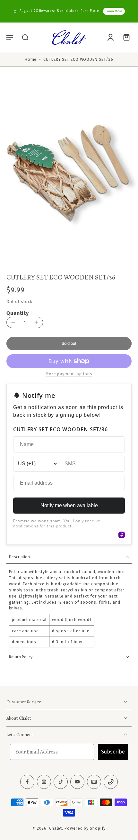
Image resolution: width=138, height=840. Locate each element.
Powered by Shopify (85, 828)
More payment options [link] (69, 374)
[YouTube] (77, 782)
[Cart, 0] (124, 37)
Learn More (114, 11)
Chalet (55, 828)
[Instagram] (44, 782)
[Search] (25, 37)
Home (31, 59)
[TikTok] (61, 782)
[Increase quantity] (36, 322)
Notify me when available (69, 505)
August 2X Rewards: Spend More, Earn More (59, 11)
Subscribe (113, 752)
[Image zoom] (69, 172)
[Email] (94, 782)
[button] (10, 37)
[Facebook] (27, 782)
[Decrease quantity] (13, 322)
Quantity (17, 313)
